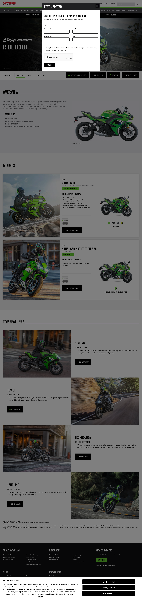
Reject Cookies (108, 593)
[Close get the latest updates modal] (97, 6)
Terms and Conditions (45, 594)
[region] (71, 588)
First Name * (47, 29)
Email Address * (48, 36)
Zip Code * (75, 36)
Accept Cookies (109, 581)
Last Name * (75, 29)
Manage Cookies (109, 587)
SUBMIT (49, 65)
